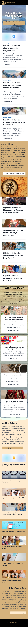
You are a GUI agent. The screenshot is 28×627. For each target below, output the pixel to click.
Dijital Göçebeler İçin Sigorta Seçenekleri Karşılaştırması (11, 48)
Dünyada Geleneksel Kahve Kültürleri (14, 375)
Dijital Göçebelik (7, 43)
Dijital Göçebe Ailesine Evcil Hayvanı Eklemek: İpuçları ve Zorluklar (12, 85)
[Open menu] (25, 3)
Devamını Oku (7, 64)
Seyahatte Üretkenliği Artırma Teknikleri (13, 498)
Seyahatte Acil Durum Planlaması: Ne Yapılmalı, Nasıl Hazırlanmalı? (13, 210)
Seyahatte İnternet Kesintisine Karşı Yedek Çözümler (12, 278)
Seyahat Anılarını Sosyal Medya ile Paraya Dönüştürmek (13, 232)
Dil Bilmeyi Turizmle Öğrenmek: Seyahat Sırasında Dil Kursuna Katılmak (14, 319)
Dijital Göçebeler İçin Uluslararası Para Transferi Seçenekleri (14, 122)
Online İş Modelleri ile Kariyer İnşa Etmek (14, 531)
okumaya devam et (13, 330)
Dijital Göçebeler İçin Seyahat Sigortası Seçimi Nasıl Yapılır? (13, 255)
